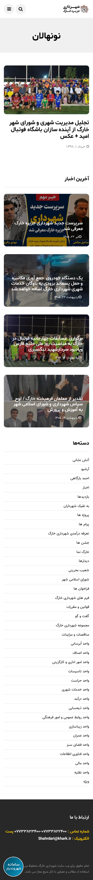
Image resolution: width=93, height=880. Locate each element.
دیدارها (84, 561)
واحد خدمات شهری (75, 690)
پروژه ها (83, 515)
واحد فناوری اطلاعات (74, 754)
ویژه (86, 782)
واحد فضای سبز (78, 745)
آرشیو (85, 469)
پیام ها (84, 524)
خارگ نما (82, 552)
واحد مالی (82, 763)
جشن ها (82, 543)
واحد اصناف (81, 653)
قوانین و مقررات (77, 607)
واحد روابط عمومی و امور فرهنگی (65, 717)
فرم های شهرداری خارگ (72, 598)
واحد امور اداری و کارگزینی (70, 662)
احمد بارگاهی (79, 478)
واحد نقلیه (81, 773)
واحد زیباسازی (79, 727)
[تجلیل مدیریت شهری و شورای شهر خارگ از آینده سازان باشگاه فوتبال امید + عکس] (46, 89)
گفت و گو (82, 616)
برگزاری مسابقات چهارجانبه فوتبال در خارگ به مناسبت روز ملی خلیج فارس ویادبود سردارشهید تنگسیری (47, 343)
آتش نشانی (81, 460)
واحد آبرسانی (80, 644)
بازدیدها (83, 497)
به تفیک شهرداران (76, 506)
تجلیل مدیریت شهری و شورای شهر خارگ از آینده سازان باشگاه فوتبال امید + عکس (49, 129)
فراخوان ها (81, 589)
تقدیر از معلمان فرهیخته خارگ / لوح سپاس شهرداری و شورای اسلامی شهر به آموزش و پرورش (48, 404)
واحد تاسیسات (78, 671)
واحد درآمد (81, 699)
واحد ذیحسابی (79, 708)
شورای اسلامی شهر (75, 580)
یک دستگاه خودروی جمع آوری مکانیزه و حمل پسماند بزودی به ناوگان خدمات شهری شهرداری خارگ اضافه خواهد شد (47, 283)
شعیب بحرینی (78, 570)
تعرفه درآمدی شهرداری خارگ (68, 534)
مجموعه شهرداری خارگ (72, 626)
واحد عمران (81, 736)
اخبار (85, 488)
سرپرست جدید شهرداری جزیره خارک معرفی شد (48, 226)
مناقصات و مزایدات (75, 635)
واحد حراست (80, 681)
